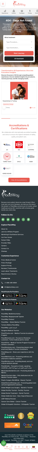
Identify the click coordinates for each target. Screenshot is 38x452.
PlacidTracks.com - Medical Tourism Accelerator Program (17, 334)
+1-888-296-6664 (10, 283)
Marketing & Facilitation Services (12, 234)
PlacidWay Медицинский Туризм (12, 316)
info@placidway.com (11, 287)
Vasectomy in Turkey (10, 101)
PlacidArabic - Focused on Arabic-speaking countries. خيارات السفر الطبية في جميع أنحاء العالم (16, 367)
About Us (4, 229)
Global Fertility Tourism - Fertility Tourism (15, 390)
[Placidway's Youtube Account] (13, 219)
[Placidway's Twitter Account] (8, 219)
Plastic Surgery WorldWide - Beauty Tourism (16, 380)
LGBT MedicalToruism (8, 399)
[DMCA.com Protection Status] (30, 416)
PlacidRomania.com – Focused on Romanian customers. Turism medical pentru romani (15, 339)
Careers (4, 245)
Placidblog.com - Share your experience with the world (17, 353)
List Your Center (6, 237)
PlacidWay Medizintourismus (11, 314)
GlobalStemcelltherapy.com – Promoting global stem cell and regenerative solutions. (18, 384)
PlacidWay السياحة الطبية (9, 327)
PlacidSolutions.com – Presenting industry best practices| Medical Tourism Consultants (17, 348)
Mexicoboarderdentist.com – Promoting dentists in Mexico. (18, 371)
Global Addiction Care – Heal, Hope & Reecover (17, 396)
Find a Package (6, 263)
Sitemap (4, 251)
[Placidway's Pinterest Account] (18, 219)
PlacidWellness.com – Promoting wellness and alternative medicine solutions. (16, 357)
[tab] (14, 118)
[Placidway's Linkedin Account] (28, 219)
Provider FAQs (6, 243)
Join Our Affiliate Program (10, 232)
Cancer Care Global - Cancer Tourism (13, 401)
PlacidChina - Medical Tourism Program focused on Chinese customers (18, 343)
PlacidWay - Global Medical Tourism (13, 322)
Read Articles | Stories (8, 274)
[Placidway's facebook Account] (3, 219)
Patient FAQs (5, 240)
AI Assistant (19, 58)
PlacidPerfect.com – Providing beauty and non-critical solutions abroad (17, 362)
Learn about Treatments (9, 271)
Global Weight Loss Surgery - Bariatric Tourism (17, 387)
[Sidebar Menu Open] (3, 4)
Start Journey (19, 53)
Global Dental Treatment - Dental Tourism (15, 393)
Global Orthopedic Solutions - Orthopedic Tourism (18, 404)
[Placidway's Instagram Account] (23, 219)
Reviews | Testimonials (9, 268)
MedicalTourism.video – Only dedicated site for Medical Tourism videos (17, 376)
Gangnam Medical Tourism (10, 330)
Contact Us (5, 248)
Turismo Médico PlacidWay (10, 325)
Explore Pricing (6, 265)
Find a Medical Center (8, 260)
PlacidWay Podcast (7, 319)
